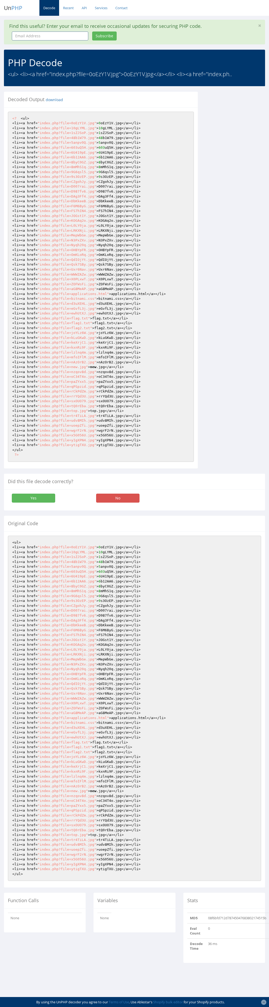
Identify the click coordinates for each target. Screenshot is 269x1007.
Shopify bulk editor (168, 1002)
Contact (121, 8)
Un (13, 8)
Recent (68, 8)
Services (101, 8)
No (117, 497)
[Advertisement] (237, 170)
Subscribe (104, 35)
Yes (33, 497)
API (84, 8)
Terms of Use (119, 1002)
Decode (49, 8)
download (54, 99)
